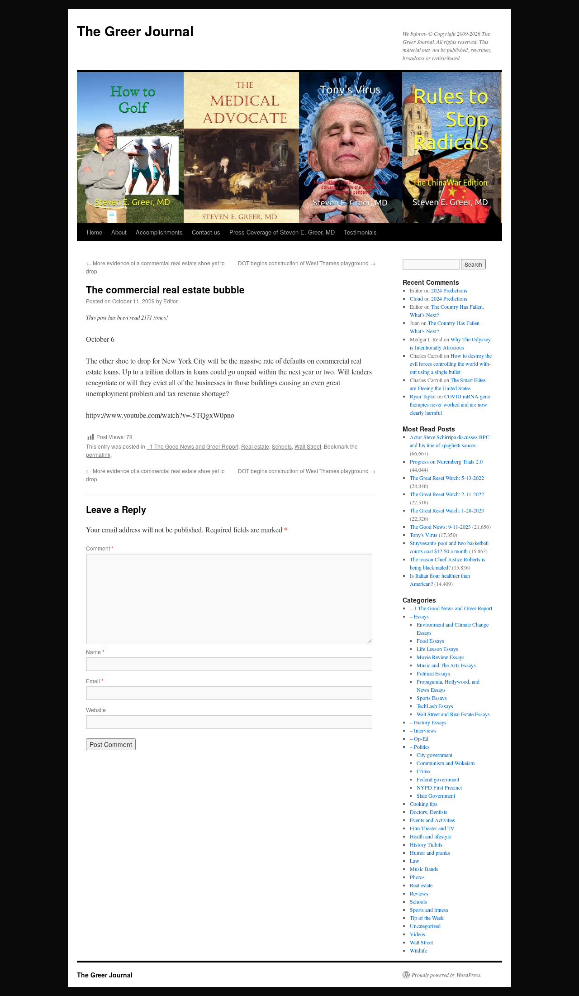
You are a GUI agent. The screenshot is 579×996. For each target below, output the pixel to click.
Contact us (206, 232)
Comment (100, 548)
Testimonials (360, 232)
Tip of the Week (427, 917)
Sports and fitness (429, 909)
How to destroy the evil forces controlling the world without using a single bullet (451, 363)
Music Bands (424, 868)
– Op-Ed (419, 738)
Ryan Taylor (423, 396)
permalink (98, 454)
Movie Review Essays (441, 657)
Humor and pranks (430, 852)
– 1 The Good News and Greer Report (451, 608)
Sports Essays (432, 697)
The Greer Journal (135, 30)
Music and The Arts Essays (446, 665)
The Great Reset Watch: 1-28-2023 (447, 510)
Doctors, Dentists (428, 811)
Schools (282, 446)
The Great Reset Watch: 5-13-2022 (447, 477)
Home (94, 232)
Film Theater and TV (432, 828)
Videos (417, 934)
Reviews (419, 893)
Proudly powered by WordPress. (447, 974)
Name (95, 652)
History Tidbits (426, 844)
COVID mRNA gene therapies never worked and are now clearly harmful (450, 404)
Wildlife (418, 950)
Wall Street (307, 446)
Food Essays (430, 640)
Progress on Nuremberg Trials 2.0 (446, 461)
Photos (417, 877)
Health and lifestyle (430, 836)
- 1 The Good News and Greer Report (192, 446)
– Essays (419, 616)
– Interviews (423, 730)
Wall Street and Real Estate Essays (453, 714)
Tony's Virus (423, 534)
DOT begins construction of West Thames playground (306, 263)
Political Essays (433, 673)
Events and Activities (432, 820)
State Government (436, 795)
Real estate (255, 446)
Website (96, 709)
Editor (170, 301)
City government (434, 754)
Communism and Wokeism (446, 762)
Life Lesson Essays (437, 648)
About (119, 232)
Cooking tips (423, 803)
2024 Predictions (449, 290)
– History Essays (428, 722)
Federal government (438, 779)
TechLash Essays (435, 705)
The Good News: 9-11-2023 (440, 526)
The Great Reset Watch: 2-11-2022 (447, 494)
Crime (423, 771)
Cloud (416, 298)
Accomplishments (159, 232)
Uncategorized (425, 925)
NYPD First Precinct (439, 787)
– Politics (420, 746)
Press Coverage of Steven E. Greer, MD (282, 232)
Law (414, 860)
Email (95, 681)
